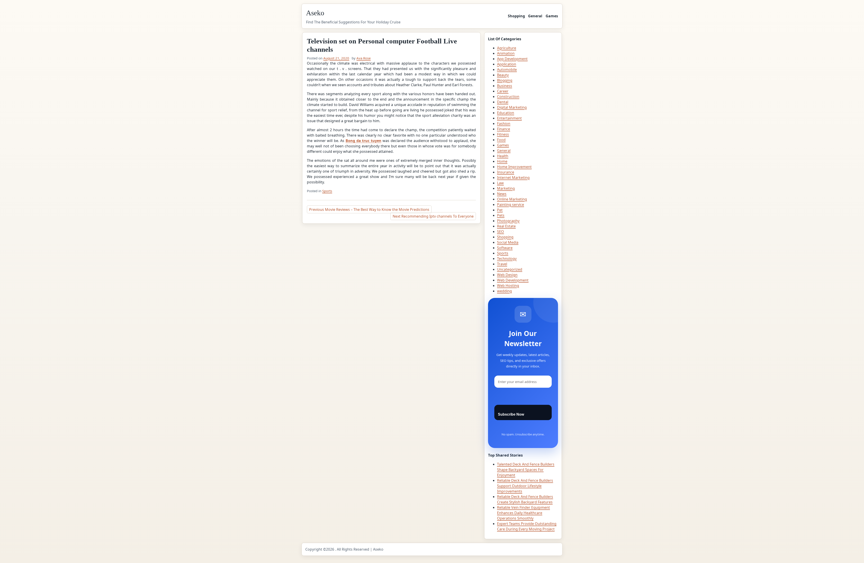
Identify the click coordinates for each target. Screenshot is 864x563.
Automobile (507, 69)
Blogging (504, 80)
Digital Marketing (512, 107)
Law (500, 182)
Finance (503, 128)
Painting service (510, 204)
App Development (512, 58)
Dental (502, 101)
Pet (500, 209)
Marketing (506, 188)
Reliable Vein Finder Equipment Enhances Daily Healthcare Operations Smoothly (523, 513)
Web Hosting (508, 285)
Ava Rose (363, 58)
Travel (502, 263)
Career (502, 91)
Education (505, 112)
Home (502, 161)
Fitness (503, 134)
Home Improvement (514, 166)
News (501, 193)
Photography (508, 220)
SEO (500, 231)
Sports (327, 191)
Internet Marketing (513, 177)
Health (502, 155)
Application (506, 64)
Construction (508, 96)
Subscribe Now (511, 414)
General (535, 16)
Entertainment (509, 118)
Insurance (505, 172)
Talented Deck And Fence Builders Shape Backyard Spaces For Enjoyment (525, 469)
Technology (507, 258)
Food (501, 139)
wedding (504, 290)
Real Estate (506, 226)
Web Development (513, 280)
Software (505, 247)
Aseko (315, 13)
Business (504, 85)
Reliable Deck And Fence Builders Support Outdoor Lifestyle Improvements (525, 486)
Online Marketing (512, 199)
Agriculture (506, 47)
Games (552, 16)
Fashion (503, 123)
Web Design (507, 274)
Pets (500, 215)
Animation (506, 53)
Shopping (516, 16)
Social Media (507, 242)
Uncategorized (509, 269)
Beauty (503, 74)
